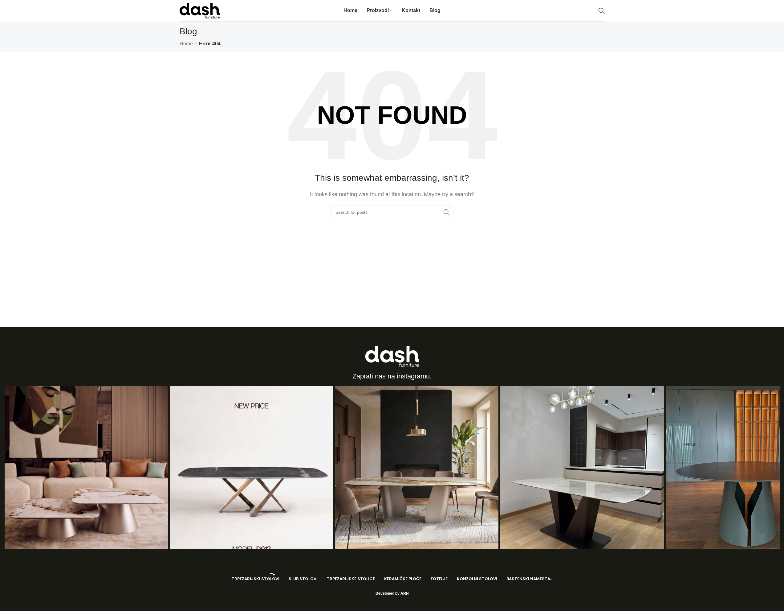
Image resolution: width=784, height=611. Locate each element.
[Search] (601, 11)
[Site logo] (200, 10)
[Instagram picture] (86, 467)
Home (186, 43)
